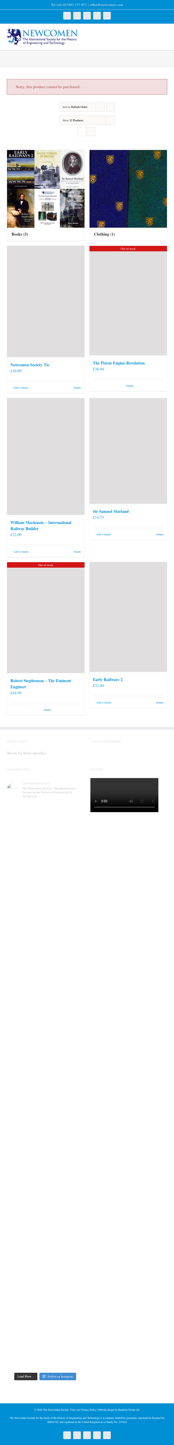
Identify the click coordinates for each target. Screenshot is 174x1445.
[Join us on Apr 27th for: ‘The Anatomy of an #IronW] (25, 974)
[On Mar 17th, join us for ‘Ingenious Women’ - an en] (65, 1204)
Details (77, 387)
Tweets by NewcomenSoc (26, 753)
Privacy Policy (88, 1409)
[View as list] (90, 131)
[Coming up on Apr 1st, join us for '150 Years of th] (65, 1092)
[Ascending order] (110, 107)
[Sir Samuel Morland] (128, 451)
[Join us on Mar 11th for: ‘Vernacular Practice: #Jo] (25, 1317)
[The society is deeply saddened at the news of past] (65, 971)
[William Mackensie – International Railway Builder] (46, 456)
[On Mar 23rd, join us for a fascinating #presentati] (25, 1210)
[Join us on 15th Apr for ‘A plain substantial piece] (25, 1083)
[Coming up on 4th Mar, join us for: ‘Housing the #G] (65, 1311)
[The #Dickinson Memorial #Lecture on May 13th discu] (65, 861)
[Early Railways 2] (128, 617)
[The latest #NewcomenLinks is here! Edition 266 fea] (25, 859)
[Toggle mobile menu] (165, 30)
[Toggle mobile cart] (157, 30)
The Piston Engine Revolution (119, 363)
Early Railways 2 (108, 679)
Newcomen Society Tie (29, 365)
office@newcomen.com (106, 4)
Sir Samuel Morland (111, 511)
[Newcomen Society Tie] (46, 301)
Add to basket (21, 551)
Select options (21, 387)
